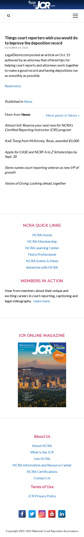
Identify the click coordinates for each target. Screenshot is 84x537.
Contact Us (42, 478)
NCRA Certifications (42, 471)
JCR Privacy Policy (42, 496)
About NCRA (42, 446)
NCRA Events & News (42, 261)
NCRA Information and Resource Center (42, 465)
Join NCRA (42, 458)
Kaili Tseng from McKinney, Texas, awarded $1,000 (42, 141)
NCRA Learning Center (42, 248)
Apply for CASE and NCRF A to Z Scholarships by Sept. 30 (41, 154)
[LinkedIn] (62, 514)
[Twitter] (32, 514)
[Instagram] (42, 514)
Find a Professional (42, 254)
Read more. (13, 86)
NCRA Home (42, 235)
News (28, 101)
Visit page (42, 4)
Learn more (41, 301)
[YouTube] (52, 514)
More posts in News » (62, 115)
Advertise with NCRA (42, 267)
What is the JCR (42, 452)
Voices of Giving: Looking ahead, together (35, 183)
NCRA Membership (42, 241)
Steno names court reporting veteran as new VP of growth (42, 169)
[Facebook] (22, 514)
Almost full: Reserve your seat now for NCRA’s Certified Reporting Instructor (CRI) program (39, 127)
